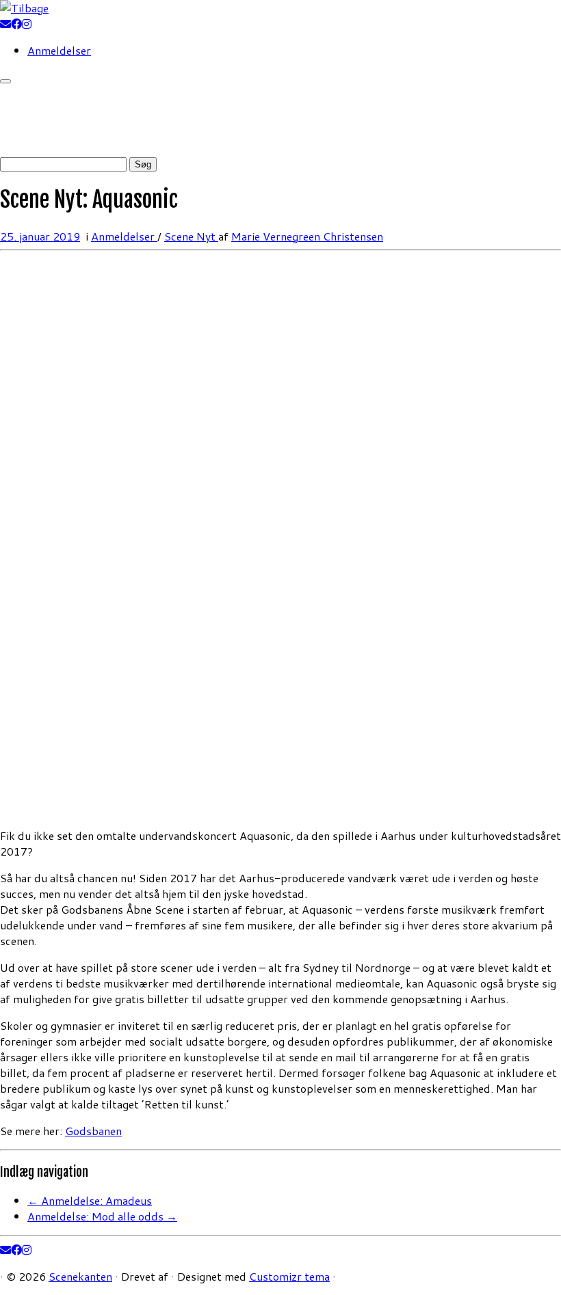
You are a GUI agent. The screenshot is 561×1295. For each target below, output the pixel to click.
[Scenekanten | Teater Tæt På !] (24, 8)
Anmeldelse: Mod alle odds (102, 1216)
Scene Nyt (191, 236)
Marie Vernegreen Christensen (307, 236)
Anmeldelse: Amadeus (89, 1200)
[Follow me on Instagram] (26, 23)
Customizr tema (289, 1276)
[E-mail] (5, 23)
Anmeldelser (59, 50)
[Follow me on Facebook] (16, 23)
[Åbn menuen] (5, 81)
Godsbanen (93, 1131)
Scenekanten (80, 1276)
